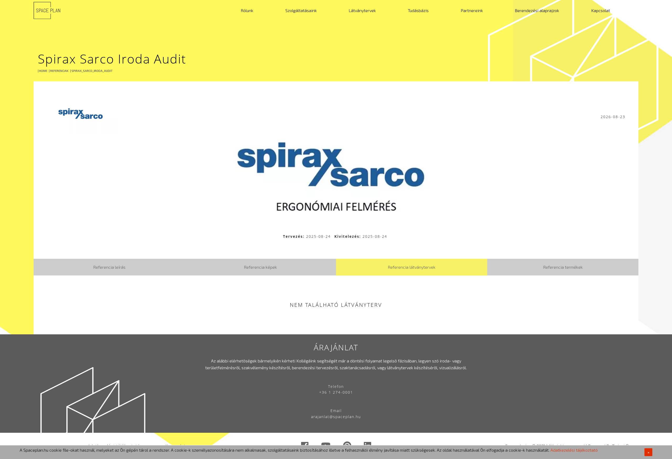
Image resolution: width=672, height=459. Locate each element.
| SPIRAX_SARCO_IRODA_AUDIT (91, 70)
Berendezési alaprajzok (537, 10)
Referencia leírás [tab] (109, 267)
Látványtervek (362, 10)
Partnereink (472, 10)
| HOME (42, 70)
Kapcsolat (600, 10)
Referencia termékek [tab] (563, 267)
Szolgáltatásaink (301, 10)
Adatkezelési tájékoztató (574, 449)
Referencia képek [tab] (260, 267)
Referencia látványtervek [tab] (411, 267)
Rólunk (247, 10)
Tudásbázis (418, 10)
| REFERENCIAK (59, 70)
